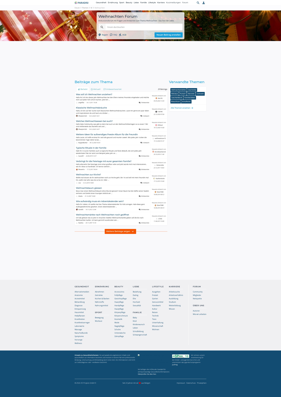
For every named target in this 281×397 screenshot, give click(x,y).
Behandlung (80, 302)
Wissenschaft (157, 326)
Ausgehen (156, 292)
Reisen (155, 312)
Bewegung (99, 317)
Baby (135, 317)
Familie (143, 3)
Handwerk (156, 305)
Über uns (198, 306)
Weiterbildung (175, 305)
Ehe (134, 298)
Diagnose (78, 305)
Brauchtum (175, 101)
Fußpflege (118, 295)
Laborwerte (79, 326)
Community (198, 292)
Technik (155, 316)
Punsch (183, 94)
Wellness (78, 343)
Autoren (196, 311)
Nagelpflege (119, 326)
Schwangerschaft (140, 335)
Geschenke (192, 90)
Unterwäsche (119, 333)
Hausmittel (79, 312)
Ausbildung (173, 298)
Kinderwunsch (139, 324)
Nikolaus (174, 94)
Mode (116, 322)
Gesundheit (101, 3)
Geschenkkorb (176, 98)
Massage (78, 329)
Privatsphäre (201, 383)
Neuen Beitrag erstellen (169, 35)
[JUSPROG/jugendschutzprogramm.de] (180, 356)
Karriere (161, 3)
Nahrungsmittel (101, 305)
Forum (185, 3)
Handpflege (119, 305)
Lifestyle (152, 3)
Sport (121, 3)
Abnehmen (99, 292)
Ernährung (113, 3)
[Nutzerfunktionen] (203, 2)
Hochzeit (136, 302)
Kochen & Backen (102, 298)
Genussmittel (157, 302)
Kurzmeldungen (173, 3)
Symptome (79, 336)
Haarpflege (119, 302)
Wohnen (155, 329)
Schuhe (117, 329)
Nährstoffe (99, 302)
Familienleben (189, 98)
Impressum (181, 383)
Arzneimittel (80, 298)
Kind (135, 321)
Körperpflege (119, 312)
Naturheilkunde (81, 333)
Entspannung (80, 309)
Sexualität (137, 305)
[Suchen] (101, 27)
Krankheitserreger (82, 322)
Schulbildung (138, 331)
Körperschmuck (121, 316)
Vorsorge (78, 339)
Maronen (191, 94)
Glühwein (200, 94)
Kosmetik (118, 319)
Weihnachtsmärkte (178, 90)
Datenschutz (191, 383)
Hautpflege (119, 309)
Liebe (136, 3)
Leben (135, 328)
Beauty (129, 3)
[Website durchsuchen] (198, 2)
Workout (98, 321)
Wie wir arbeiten (199, 314)
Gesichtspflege (120, 298)
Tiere (154, 319)
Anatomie (79, 295)
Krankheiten (80, 319)
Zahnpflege (119, 336)
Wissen (172, 309)
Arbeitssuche (174, 292)
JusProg (175, 365)
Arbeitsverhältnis (176, 295)
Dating (135, 295)
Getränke (99, 295)
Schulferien (186, 101)
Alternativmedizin (82, 292)
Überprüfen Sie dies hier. (147, 374)
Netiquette (197, 298)
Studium (172, 302)
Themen (85, 8)
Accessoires (119, 292)
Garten (155, 298)
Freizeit (155, 295)
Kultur (154, 309)
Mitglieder (197, 295)
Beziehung (137, 292)
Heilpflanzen (80, 316)
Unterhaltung (157, 322)
